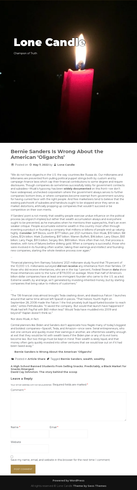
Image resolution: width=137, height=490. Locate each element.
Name (15, 427)
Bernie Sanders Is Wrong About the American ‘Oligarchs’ (53, 351)
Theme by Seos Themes (89, 486)
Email (54, 427)
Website (16, 442)
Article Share (36, 359)
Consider (25, 233)
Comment (18, 390)
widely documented (77, 188)
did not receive (67, 266)
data (116, 269)
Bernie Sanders (71, 359)
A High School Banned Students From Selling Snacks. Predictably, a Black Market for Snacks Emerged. (68, 368)
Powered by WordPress (68, 480)
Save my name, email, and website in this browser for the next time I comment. (60, 459)
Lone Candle (66, 164)
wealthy (99, 359)
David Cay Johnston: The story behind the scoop (44, 372)
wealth (88, 359)
